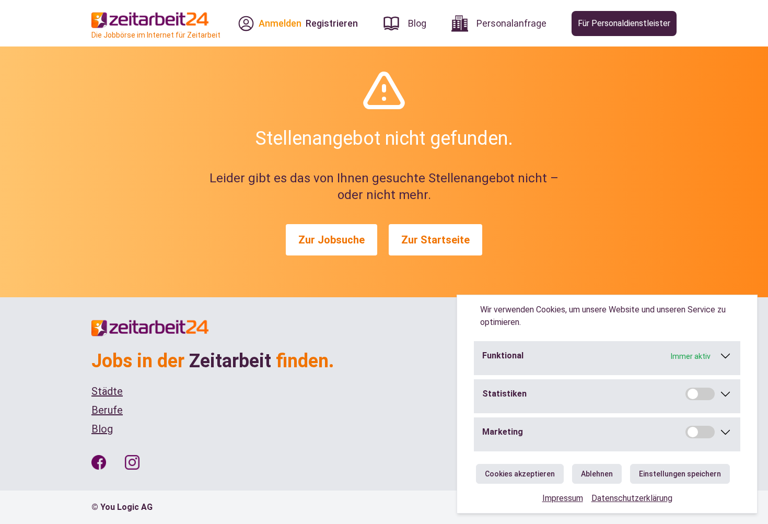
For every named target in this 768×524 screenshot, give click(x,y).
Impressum (562, 498)
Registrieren (332, 23)
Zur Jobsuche (331, 240)
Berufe (107, 410)
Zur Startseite (435, 240)
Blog (102, 429)
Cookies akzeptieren (520, 474)
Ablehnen (597, 474)
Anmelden (280, 23)
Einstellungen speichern (680, 474)
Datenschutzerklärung (631, 498)
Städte (107, 391)
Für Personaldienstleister (624, 23)
